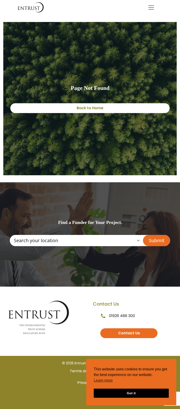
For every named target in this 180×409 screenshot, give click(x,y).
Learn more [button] (103, 380)
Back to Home (90, 108)
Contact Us (129, 333)
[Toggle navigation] (151, 7)
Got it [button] (131, 393)
